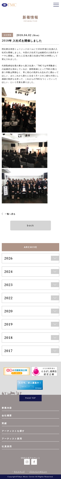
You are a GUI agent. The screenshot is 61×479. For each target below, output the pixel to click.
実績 (4, 423)
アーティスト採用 (12, 438)
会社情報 (7, 35)
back (30, 225)
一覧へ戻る (10, 214)
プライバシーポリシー (38, 471)
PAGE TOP (30, 398)
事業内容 (7, 408)
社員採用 (7, 446)
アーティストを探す (13, 431)
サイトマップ (19, 471)
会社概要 (7, 415)
